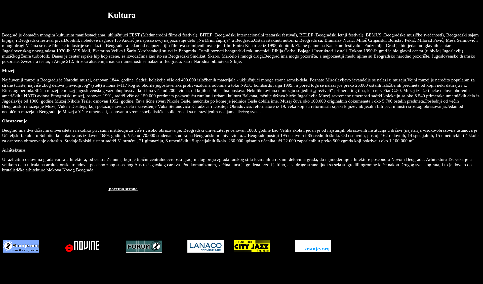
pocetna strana (123, 188)
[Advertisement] (241, 224)
